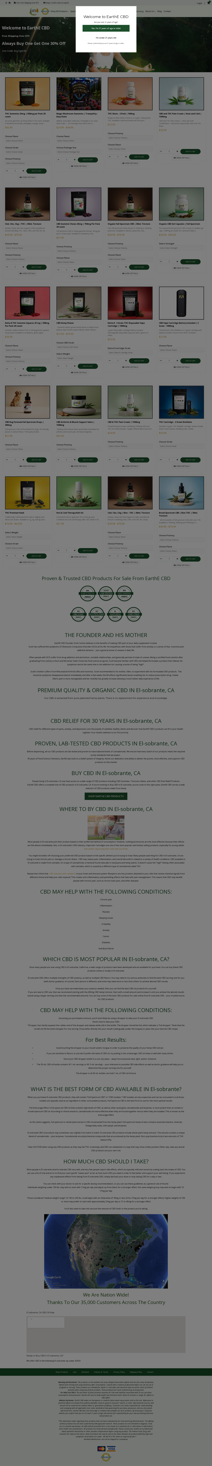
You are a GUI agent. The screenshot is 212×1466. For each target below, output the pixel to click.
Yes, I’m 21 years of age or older (106, 28)
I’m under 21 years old (106, 37)
